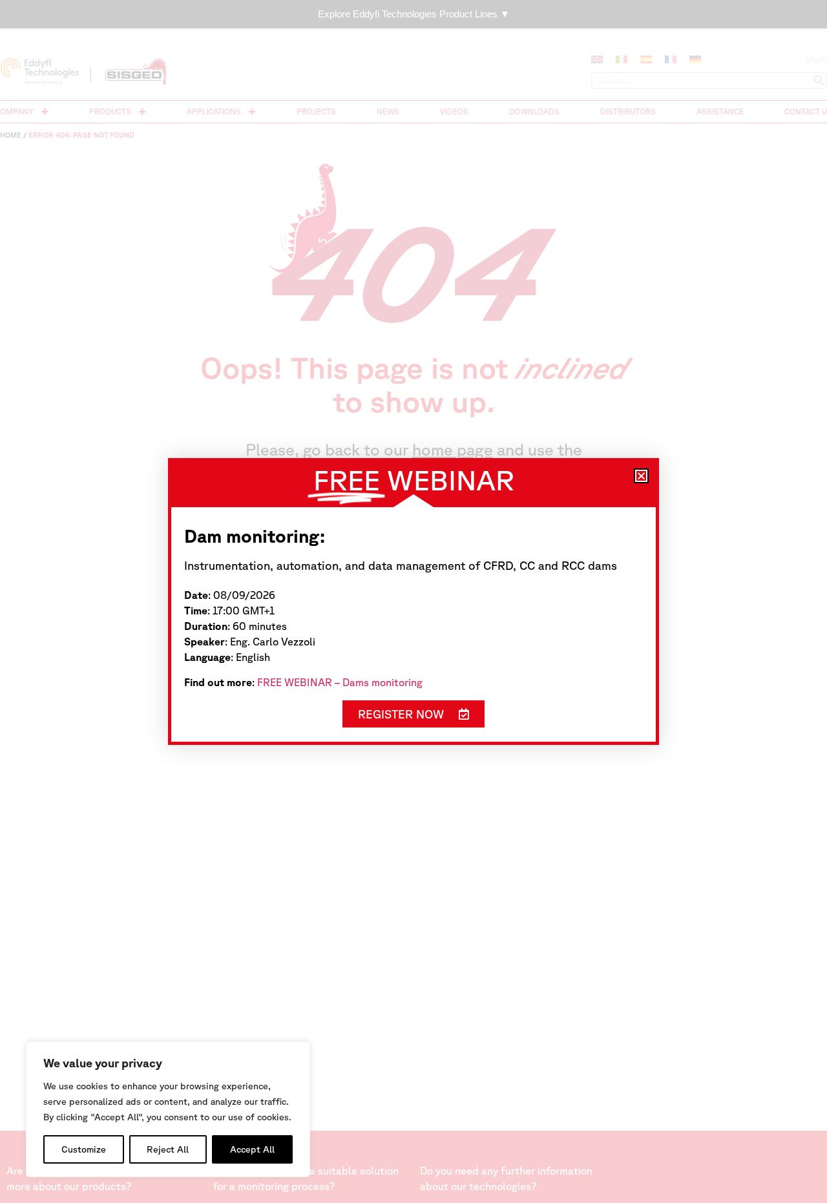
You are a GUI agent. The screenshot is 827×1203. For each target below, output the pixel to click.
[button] (641, 476)
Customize (83, 1149)
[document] (413, 601)
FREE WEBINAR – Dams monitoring (340, 682)
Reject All (168, 1149)
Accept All (252, 1149)
